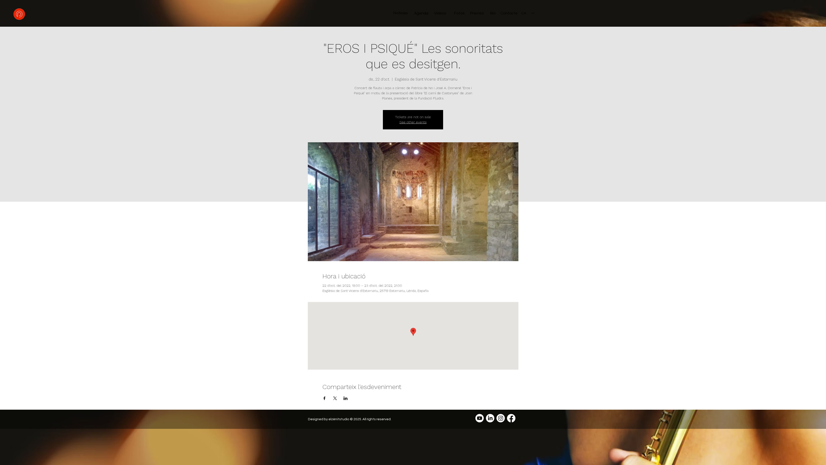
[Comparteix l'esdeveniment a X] (335, 398)
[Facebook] (511, 418)
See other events (413, 122)
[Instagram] (500, 418)
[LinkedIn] (490, 418)
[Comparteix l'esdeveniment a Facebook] (324, 398)
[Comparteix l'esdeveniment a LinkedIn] (346, 398)
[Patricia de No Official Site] (479, 418)
